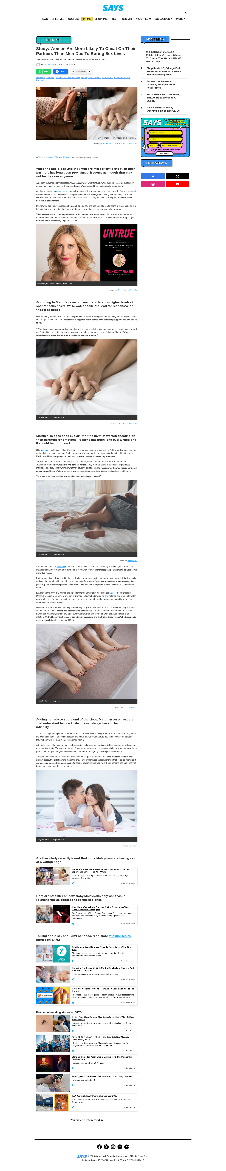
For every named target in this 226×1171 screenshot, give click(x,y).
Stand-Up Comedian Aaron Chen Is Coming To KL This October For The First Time (102, 1058)
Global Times (111, 143)
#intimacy (60, 77)
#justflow (143, 19)
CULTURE (73, 19)
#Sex (127, 77)
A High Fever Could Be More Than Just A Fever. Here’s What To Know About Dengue (103, 1018)
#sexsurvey (41, 80)
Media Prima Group (140, 1156)
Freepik (134, 846)
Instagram (49, 157)
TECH (115, 19)
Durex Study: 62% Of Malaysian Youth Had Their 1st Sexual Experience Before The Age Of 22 (100, 870)
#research (120, 77)
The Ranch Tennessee (128, 143)
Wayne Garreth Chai (50, 64)
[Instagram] (113, 1146)
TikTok (56, 157)
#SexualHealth (120, 936)
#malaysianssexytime (91, 77)
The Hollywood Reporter (127, 290)
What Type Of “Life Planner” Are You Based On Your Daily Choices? (102, 1076)
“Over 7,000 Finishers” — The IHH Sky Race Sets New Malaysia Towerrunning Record (100, 1038)
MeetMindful (132, 561)
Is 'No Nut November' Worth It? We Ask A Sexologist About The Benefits (103, 990)
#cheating (50, 77)
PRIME (87, 19)
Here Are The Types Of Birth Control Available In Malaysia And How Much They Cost (103, 969)
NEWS (44, 19)
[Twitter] (106, 1146)
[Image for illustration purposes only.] (86, 377)
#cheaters (40, 77)
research (46, 450)
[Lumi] (126, 1146)
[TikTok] (119, 1146)
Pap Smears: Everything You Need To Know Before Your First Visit (102, 948)
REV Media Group (113, 1156)
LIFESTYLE (58, 19)
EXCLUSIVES (162, 19)
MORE (179, 19)
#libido (68, 77)
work (111, 593)
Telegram (65, 157)
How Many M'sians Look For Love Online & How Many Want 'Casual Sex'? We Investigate (100, 908)
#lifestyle (76, 77)
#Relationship (108, 77)
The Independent (130, 707)
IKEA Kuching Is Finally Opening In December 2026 (94, 1096)
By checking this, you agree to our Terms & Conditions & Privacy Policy (166, 150)
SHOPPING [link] (101, 19)
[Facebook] (99, 1146)
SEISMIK (127, 19)
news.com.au (62, 191)
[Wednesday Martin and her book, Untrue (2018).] (86, 252)
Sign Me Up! (164, 153)
